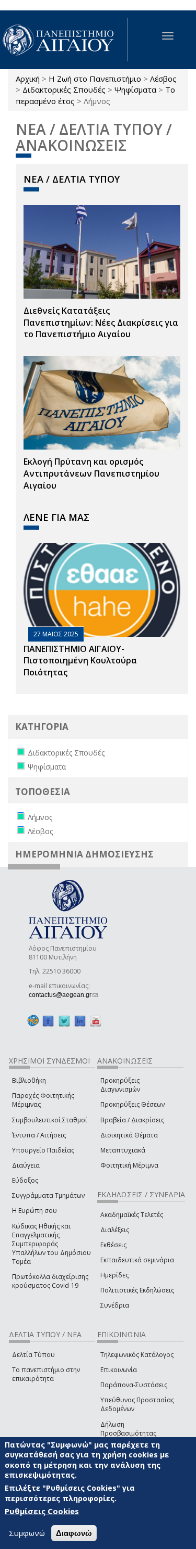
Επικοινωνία (118, 1369)
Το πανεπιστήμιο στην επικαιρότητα (46, 1374)
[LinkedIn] (80, 1021)
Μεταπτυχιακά (122, 1150)
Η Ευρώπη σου (34, 1210)
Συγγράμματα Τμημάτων (48, 1195)
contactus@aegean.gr (63, 994)
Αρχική (28, 78)
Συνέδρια (114, 1305)
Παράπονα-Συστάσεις (133, 1384)
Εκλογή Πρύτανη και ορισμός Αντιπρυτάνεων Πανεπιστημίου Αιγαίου (91, 473)
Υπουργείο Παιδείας (43, 1150)
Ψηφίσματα (135, 89)
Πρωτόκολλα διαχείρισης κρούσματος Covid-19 (50, 1281)
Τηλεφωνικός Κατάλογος (137, 1354)
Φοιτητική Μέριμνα (129, 1165)
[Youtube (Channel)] (95, 1021)
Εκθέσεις (113, 1244)
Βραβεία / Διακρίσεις (132, 1120)
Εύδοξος (25, 1180)
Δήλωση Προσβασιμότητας (128, 1429)
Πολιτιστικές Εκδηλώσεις (137, 1290)
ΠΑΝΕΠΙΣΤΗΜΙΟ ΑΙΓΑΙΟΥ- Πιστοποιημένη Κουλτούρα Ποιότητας (80, 661)
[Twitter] (64, 1021)
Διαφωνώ (74, 1533)
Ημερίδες (114, 1275)
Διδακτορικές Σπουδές (64, 89)
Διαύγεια (26, 1165)
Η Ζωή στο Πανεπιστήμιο (95, 78)
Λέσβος (163, 78)
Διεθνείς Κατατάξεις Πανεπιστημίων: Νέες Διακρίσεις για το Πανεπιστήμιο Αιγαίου (101, 322)
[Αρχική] (64, 39)
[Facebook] (48, 1021)
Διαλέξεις (114, 1229)
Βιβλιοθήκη (29, 1080)
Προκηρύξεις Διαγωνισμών (120, 1085)
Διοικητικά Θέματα (129, 1135)
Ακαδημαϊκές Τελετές (131, 1214)
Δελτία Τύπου (33, 1354)
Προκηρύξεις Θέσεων (132, 1104)
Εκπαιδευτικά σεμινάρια (137, 1260)
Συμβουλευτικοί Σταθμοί (49, 1120)
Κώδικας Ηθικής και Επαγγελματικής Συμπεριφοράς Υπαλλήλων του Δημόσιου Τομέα (51, 1244)
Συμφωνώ (27, 1533)
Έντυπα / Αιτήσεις (39, 1135)
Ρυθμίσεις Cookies (42, 1511)
